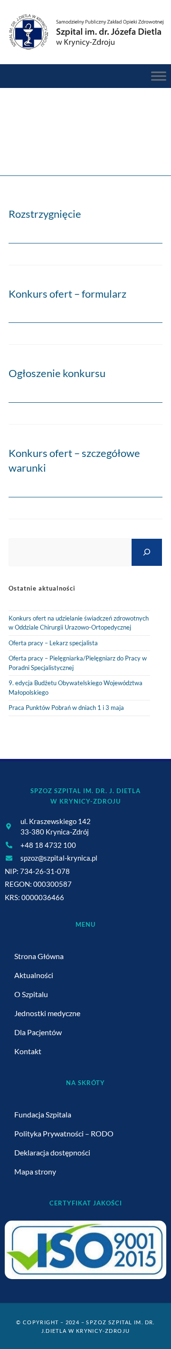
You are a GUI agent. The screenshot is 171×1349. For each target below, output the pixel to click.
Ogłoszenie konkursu (57, 373)
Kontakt (27, 1051)
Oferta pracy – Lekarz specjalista (53, 643)
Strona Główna (39, 956)
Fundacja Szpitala (42, 1114)
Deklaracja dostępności (52, 1152)
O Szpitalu (31, 994)
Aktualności (33, 975)
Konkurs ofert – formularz (67, 293)
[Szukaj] (146, 552)
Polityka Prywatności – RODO (64, 1133)
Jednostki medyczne (47, 1013)
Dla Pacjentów (38, 1032)
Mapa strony (35, 1171)
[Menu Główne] (158, 75)
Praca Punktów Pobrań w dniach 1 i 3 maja (66, 707)
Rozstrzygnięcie (45, 213)
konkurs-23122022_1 (132, 148)
